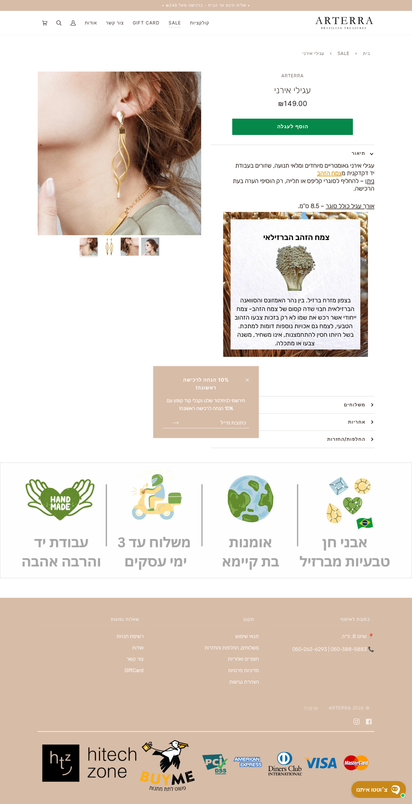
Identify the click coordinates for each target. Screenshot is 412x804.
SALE (344, 53)
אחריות (356, 422)
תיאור (358, 153)
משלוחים (354, 405)
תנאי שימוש (247, 636)
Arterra (340, 708)
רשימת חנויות (130, 636)
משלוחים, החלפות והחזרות (231, 648)
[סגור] (250, 377)
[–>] (171, 422)
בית (366, 53)
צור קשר (135, 659)
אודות (138, 648)
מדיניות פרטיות (243, 670)
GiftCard (134, 670)
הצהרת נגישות (244, 682)
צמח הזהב (329, 173)
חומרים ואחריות (243, 659)
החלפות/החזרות (346, 439)
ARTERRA (292, 75)
